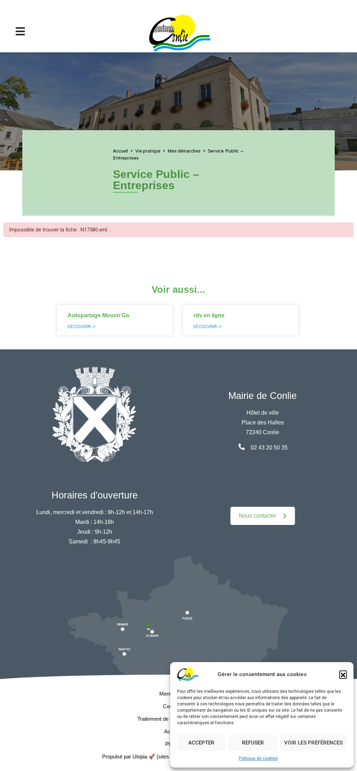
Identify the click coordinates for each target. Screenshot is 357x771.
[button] (343, 674)
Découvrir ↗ (82, 326)
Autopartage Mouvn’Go (98, 315)
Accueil (120, 151)
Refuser (253, 743)
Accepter (201, 743)
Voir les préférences (313, 743)
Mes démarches (184, 151)
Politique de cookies (258, 758)
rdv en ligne (209, 315)
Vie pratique (147, 151)
